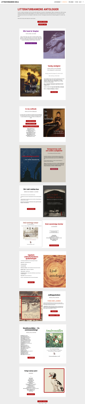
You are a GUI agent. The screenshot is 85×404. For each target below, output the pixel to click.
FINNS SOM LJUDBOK (54, 301)
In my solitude (30, 109)
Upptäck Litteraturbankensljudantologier (31, 257)
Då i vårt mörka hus (31, 189)
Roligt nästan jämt (30, 371)
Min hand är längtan (31, 31)
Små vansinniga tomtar (54, 224)
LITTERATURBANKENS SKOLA (10, 2)
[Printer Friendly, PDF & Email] (42, 403)
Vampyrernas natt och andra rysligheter (54, 150)
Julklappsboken (54, 295)
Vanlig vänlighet (54, 66)
